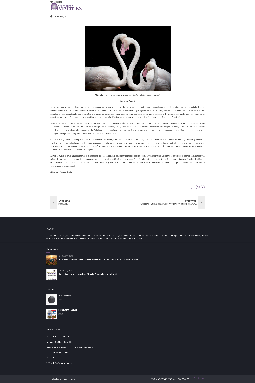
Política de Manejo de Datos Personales (61, 337)
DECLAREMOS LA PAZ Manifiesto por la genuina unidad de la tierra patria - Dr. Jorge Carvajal (98, 259)
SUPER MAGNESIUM (67, 310)
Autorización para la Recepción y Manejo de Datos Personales (69, 347)
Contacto (184, 379)
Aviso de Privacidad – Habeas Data (59, 342)
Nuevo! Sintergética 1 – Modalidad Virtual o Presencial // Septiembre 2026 (88, 274)
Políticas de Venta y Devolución (58, 353)
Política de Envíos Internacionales (59, 363)
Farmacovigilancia (163, 379)
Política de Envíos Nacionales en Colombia (62, 358)
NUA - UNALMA (65, 296)
